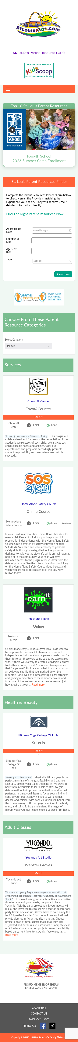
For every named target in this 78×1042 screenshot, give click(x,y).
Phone (53, 425)
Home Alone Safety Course (38, 504)
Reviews (66, 523)
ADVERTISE (39, 1008)
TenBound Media (38, 618)
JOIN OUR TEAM (39, 1019)
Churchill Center (38, 401)
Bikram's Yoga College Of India (38, 735)
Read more (38, 684)
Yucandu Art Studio (38, 857)
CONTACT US (39, 1013)
